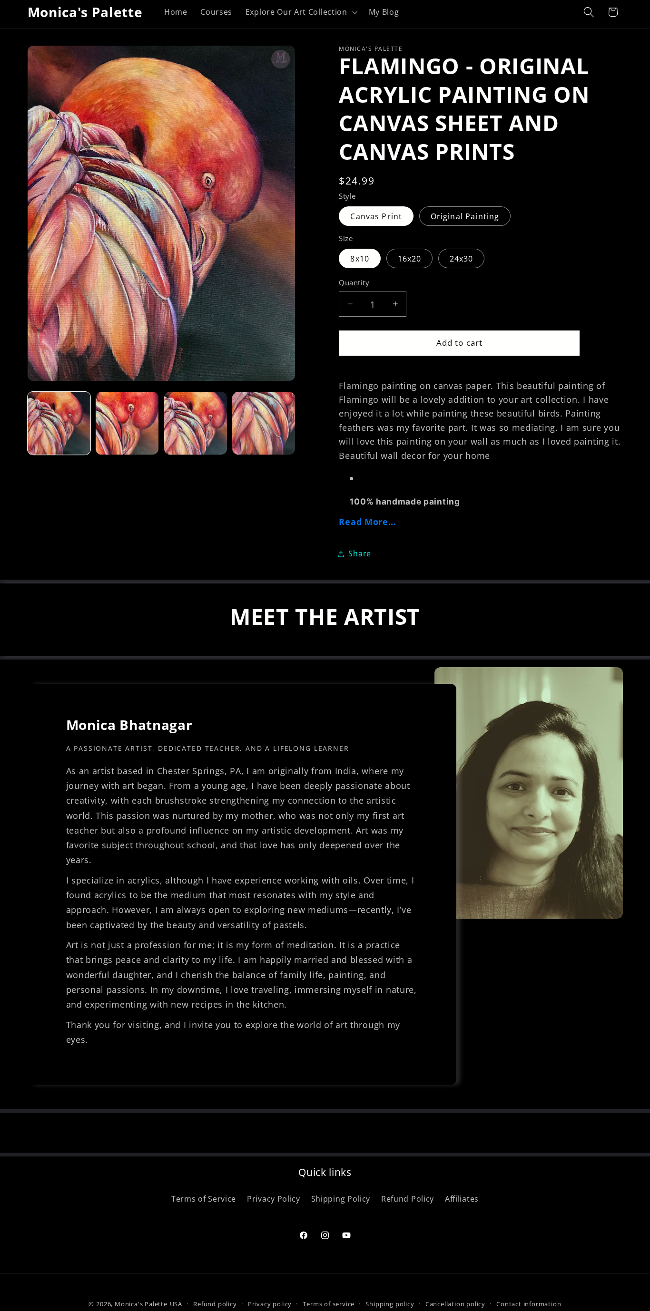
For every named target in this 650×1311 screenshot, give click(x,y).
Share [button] (359, 553)
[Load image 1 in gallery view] (59, 423)
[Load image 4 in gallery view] (263, 423)
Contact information (528, 1304)
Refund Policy (407, 1199)
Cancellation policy (455, 1304)
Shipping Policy (340, 1199)
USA (176, 1304)
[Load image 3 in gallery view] (195, 423)
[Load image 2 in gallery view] (127, 423)
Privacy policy (270, 1304)
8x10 (359, 258)
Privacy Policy (273, 1199)
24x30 (461, 258)
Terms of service (329, 1304)
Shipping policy (389, 1304)
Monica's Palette (141, 1304)
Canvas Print (376, 216)
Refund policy (214, 1304)
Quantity (354, 282)
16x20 (410, 258)
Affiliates (462, 1199)
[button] (300, 11)
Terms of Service (203, 1199)
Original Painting (465, 216)
